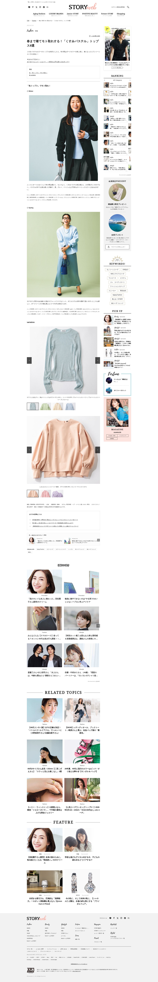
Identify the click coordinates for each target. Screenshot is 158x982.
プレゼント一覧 (98, 941)
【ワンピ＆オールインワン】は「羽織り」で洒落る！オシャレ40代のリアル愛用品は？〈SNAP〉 (118, 153)
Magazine (97, 924)
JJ (27, 957)
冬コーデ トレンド (79, 549)
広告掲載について (85, 949)
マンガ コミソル (100, 957)
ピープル (63, 936)
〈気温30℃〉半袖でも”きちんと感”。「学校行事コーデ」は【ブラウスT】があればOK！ (118, 128)
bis (56, 957)
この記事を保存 (95, 36)
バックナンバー (122, 435)
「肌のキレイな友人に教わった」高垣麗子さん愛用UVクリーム (49, 541)
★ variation (32, 75)
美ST (52, 957)
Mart (48, 957)
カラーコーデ (50, 549)
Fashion (30, 31)
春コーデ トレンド (91, 549)
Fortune (77, 924)
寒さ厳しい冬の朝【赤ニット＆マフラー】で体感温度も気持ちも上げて (52, 523)
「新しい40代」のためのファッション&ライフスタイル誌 (41, 2)
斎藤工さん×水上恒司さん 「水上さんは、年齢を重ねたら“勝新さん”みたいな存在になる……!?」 (44, 675)
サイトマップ (58, 951)
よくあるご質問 (40, 949)
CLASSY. (32, 957)
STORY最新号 (97, 928)
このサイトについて (32, 951)
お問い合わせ (63, 949)
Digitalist (113, 924)
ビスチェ (123, 278)
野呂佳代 (123, 290)
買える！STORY (117, 299)
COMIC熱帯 (84, 957)
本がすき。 (108, 957)
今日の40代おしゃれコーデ (33, 936)
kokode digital (54, 959)
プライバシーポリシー (45, 951)
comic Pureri (92, 957)
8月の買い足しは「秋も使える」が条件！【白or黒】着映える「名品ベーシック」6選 (118, 112)
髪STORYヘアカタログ (50, 933)
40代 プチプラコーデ (117, 274)
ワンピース (112, 278)
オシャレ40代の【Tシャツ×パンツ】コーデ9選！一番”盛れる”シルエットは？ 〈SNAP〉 (118, 103)
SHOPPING (30, 938)
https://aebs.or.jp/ (76, 971)
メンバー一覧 (113, 928)
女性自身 (69, 957)
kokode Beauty (36, 959)
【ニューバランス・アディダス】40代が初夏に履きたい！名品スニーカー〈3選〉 (118, 136)
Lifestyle (64, 924)
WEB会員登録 (73, 949)
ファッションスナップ (117, 286)
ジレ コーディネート (117, 282)
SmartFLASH (76, 957)
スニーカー (112, 290)
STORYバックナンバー (100, 930)
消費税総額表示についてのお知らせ (79, 964)
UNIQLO (125, 269)
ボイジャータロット (120, 390)
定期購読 (112, 438)
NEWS (28, 928)
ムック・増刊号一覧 (99, 933)
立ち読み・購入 (111, 435)
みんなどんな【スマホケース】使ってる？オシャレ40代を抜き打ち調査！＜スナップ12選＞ (44, 639)
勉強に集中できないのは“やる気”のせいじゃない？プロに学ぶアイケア (84, 541)
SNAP (28, 933)
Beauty (47, 924)
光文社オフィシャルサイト (99, 949)
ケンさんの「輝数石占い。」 (82, 928)
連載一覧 (77, 939)
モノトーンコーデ (112, 269)
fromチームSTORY (31, 941)
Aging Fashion (40, 549)
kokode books (45, 959)
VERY (37, 957)
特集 (36, 31)
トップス (70, 549)
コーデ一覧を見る (116, 67)
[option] (63, 364)
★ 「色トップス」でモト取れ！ (38, 73)
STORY (43, 957)
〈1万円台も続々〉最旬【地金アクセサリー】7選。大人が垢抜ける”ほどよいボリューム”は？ (118, 95)
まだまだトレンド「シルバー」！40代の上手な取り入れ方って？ (48, 62)
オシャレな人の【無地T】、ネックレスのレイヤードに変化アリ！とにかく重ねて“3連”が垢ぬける (118, 161)
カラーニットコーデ (61, 549)
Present (96, 938)
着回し (29, 552)
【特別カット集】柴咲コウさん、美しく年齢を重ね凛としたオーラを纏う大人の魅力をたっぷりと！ (118, 120)
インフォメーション (52, 949)
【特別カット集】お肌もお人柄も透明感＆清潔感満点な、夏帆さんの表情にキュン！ (81, 639)
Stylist (112, 933)
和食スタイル (62, 957)
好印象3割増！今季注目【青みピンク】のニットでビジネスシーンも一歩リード (55, 520)
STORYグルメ (64, 933)
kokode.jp (29, 959)
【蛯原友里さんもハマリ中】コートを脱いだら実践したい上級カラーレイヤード (55, 526)
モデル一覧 (29, 949)
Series (77, 935)
